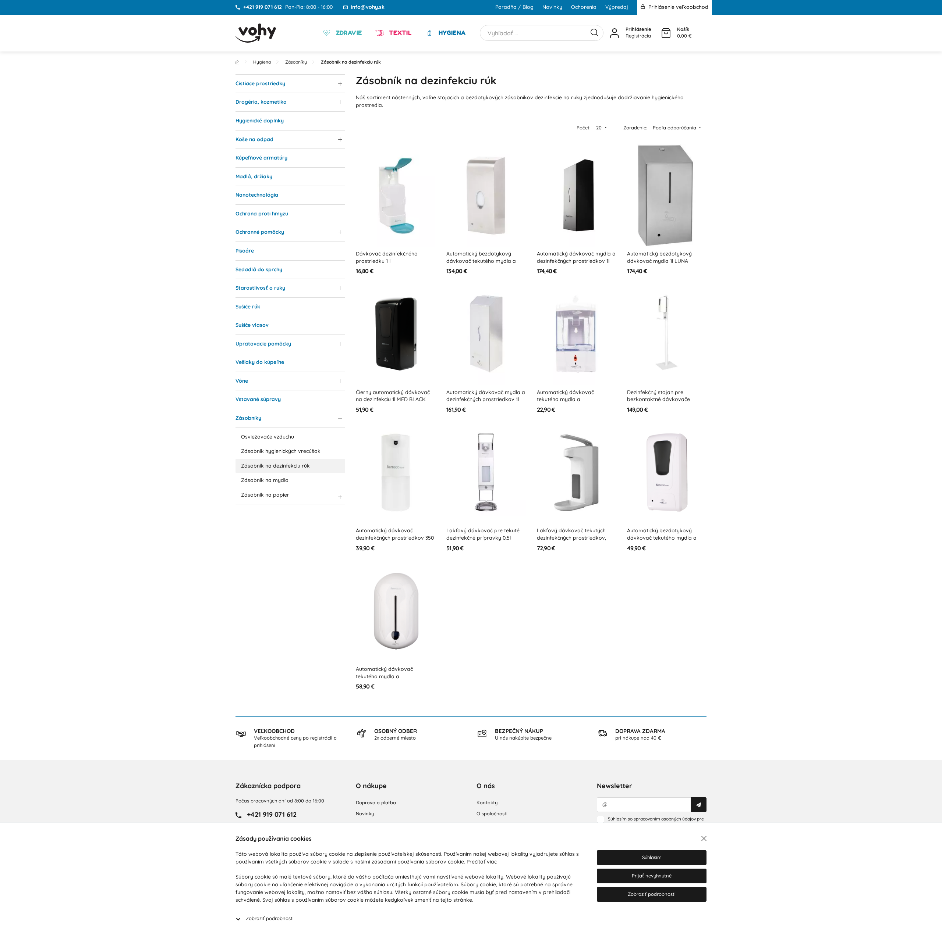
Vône (242, 381)
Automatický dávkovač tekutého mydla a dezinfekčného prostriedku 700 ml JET (574, 403)
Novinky (552, 7)
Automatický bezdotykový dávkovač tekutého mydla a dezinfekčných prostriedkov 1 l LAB (483, 264)
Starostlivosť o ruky (260, 288)
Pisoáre (245, 250)
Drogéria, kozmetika (261, 102)
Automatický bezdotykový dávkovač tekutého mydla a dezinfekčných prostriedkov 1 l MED (664, 541)
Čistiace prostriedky (260, 83)
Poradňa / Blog (514, 7)
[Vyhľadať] (594, 31)
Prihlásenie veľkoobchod (677, 7)
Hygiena (451, 32)
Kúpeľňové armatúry (261, 157)
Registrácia (638, 36)
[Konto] (614, 33)
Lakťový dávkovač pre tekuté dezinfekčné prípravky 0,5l (483, 534)
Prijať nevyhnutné (652, 876)
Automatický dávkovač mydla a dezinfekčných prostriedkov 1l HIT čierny (576, 260)
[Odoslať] (698, 804)
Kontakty (487, 802)
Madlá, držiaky (254, 176)
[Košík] (666, 33)
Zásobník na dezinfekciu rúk (275, 465)
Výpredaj (616, 7)
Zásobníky (248, 418)
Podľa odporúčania (675, 127)
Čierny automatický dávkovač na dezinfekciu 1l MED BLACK (393, 396)
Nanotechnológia (257, 195)
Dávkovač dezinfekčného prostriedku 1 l (387, 257)
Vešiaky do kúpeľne (260, 362)
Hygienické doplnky (260, 120)
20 (599, 127)
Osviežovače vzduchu (267, 436)
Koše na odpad (254, 139)
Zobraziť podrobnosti (270, 918)
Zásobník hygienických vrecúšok (281, 451)
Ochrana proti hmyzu (262, 213)
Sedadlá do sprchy (259, 269)
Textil (399, 32)
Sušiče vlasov (252, 325)
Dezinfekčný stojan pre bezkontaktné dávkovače (658, 396)
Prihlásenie (638, 29)
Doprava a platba (376, 802)
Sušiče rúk (248, 306)
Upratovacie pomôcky (263, 343)
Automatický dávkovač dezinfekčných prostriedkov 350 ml (395, 537)
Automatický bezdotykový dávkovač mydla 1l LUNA (659, 257)
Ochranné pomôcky (260, 232)
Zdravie (348, 32)
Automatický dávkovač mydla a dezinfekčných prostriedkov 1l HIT (485, 399)
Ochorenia (583, 7)
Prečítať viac (482, 861)
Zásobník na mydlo (264, 480)
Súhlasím (652, 857)
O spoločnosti (492, 813)
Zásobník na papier (265, 494)
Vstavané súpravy (258, 399)
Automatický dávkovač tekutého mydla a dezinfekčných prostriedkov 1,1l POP (393, 680)
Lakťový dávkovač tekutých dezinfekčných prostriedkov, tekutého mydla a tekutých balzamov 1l (571, 541)
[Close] (704, 838)
